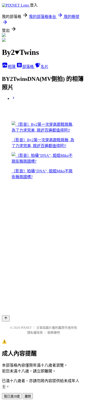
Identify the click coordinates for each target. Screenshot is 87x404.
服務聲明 (53, 332)
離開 (28, 396)
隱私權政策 (35, 332)
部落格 (28, 67)
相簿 (12, 67)
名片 (44, 67)
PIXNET (26, 327)
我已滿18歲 (12, 396)
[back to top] (6, 318)
